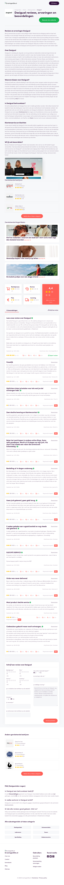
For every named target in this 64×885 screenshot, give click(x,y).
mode (29, 803)
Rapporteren (54, 362)
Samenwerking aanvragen (37, 862)
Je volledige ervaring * (39, 684)
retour (17, 98)
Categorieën (18, 10)
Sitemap (7, 869)
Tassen (46, 832)
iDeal (31, 118)
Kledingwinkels (31, 10)
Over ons (7, 856)
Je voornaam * (10, 702)
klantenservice (23, 112)
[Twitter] (51, 856)
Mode (24, 10)
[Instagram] (53, 856)
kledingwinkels (9, 805)
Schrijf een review (53, 310)
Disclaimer (35, 878)
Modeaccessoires (46, 837)
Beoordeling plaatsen (36, 857)
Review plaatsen (50, 720)
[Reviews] (11, 3)
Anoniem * (9, 697)
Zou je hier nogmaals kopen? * (41, 671)
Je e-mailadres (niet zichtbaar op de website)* (18, 688)
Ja (8, 699)
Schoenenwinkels (46, 827)
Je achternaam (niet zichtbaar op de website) (18, 711)
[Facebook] (48, 856)
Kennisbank (8, 862)
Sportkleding (18, 837)
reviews (20, 816)
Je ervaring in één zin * (39, 676)
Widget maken (37, 866)
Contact (7, 859)
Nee (13, 699)
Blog (6, 866)
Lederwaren (18, 832)
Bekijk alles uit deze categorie (32, 216)
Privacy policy (43, 878)
